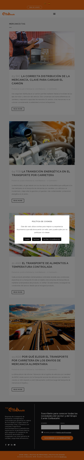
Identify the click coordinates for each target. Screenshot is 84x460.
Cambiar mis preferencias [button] (51, 239)
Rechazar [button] (36, 239)
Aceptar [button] (27, 239)
